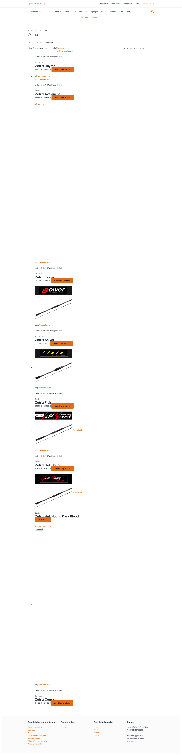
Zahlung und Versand (36, 727)
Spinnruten (37, 30)
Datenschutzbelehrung (37, 735)
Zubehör (113, 12)
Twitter (96, 735)
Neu (128, 12)
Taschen (82, 12)
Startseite (104, 4)
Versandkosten (67, 51)
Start (30, 30)
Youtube (97, 733)
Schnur (56, 12)
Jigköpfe (94, 12)
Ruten (46, 12)
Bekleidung (69, 12)
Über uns (64, 727)
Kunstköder (33, 12)
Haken (103, 12)
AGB (29, 733)
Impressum (32, 730)
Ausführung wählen (63, 69)
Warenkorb (128, 4)
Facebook (98, 730)
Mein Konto (115, 4)
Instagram (98, 727)
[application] (39, 11)
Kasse (138, 4)
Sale (121, 12)
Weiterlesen (43, 520)
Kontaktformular (34, 738)
